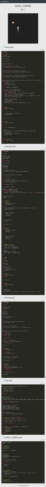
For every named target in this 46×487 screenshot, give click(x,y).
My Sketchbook (5, 1)
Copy (42, 50)
